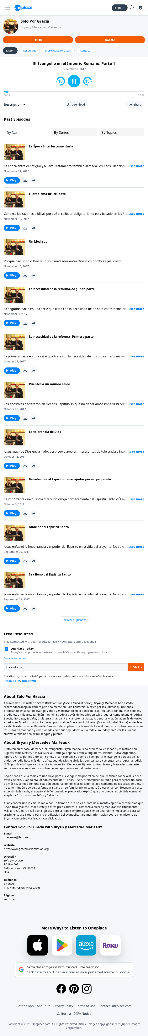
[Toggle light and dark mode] (140, 7)
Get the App (25, 1006)
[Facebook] (61, 989)
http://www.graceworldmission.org (26, 849)
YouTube (9, 899)
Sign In (119, 7)
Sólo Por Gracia (35, 21)
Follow (38, 39)
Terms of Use (85, 1006)
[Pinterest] (74, 989)
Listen (10, 50)
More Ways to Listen (58, 50)
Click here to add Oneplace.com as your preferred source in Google (78, 972)
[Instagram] (87, 989)
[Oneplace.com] (23, 7)
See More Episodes (74, 620)
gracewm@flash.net (16, 837)
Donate (110, 40)
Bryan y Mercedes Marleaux (41, 27)
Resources (29, 50)
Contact (85, 50)
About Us (43, 1006)
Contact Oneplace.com (115, 1006)
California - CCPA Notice (74, 1013)
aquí (57, 818)
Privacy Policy (63, 1006)
